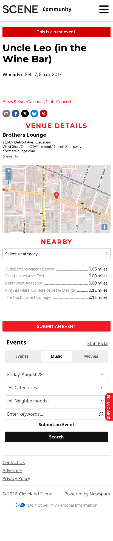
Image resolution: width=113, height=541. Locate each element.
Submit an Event (56, 326)
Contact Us (13, 462)
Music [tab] (56, 356)
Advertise (12, 470)
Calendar (35, 101)
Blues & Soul (14, 101)
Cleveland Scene (35, 494)
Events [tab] (22, 356)
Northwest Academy (24, 282)
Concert (64, 101)
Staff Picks (97, 343)
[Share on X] (25, 112)
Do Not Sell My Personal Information (62, 504)
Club (50, 101)
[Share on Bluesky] (34, 112)
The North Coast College (28, 297)
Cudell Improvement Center (30, 268)
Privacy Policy (16, 478)
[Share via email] (6, 112)
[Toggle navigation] (104, 9)
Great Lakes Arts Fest (25, 275)
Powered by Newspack (87, 494)
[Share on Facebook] (15, 112)
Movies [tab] (91, 356)
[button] (43, 112)
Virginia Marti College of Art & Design (40, 290)
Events (16, 342)
